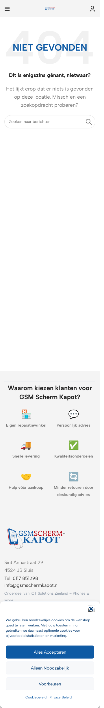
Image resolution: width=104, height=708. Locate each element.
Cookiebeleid (36, 697)
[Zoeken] (88, 121)
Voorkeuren (50, 684)
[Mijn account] (92, 8)
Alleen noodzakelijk (50, 668)
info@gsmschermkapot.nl (31, 585)
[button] (91, 609)
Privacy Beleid (60, 697)
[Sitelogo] (50, 8)
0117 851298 (25, 578)
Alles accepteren (50, 652)
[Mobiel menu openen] (7, 8)
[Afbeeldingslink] (36, 537)
